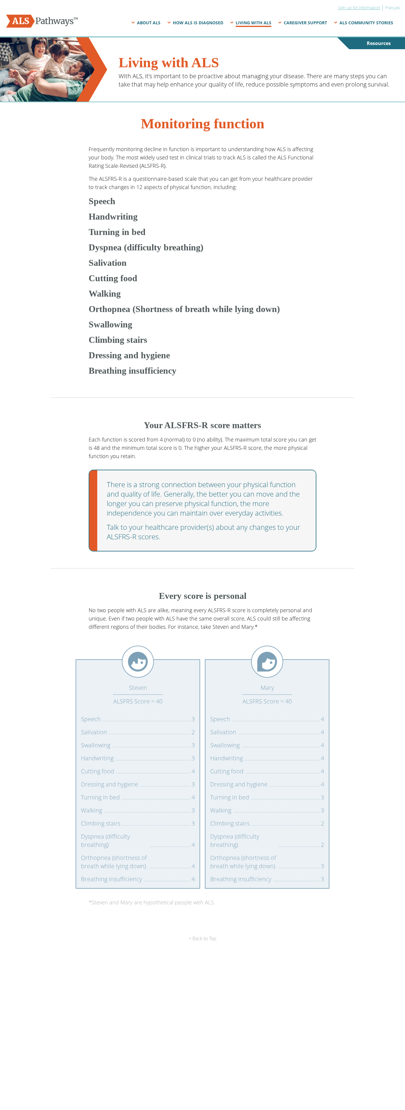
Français (392, 7)
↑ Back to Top (202, 938)
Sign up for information (359, 7)
